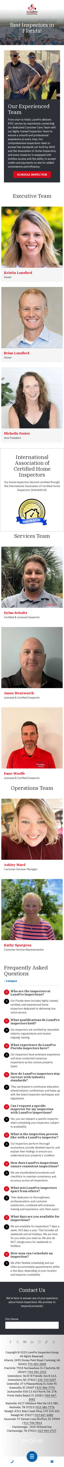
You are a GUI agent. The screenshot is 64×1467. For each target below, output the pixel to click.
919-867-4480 (44, 1415)
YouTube (24, 1342)
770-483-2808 (37, 1364)
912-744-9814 (33, 1423)
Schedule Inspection (32, 174)
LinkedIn (32, 1342)
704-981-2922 (37, 1372)
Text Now (52, 1461)
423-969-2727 (47, 1430)
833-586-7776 (46, 1387)
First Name (11, 1319)
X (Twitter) (17, 1342)
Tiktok (46, 1342)
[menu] (32, 1456)
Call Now (12, 1461)
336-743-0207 (47, 1379)
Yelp (53, 1342)
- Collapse (10, 981)
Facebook (10, 1342)
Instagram (39, 1342)
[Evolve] (32, 1440)
